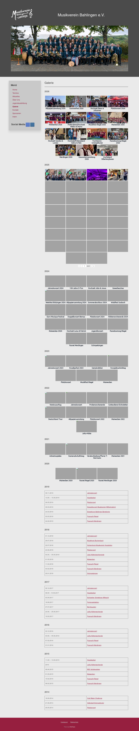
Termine (15, 93)
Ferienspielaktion (93, 602)
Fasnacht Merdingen (94, 521)
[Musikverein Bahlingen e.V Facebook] (28, 125)
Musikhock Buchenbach (95, 540)
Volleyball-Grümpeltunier (95, 703)
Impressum (64, 722)
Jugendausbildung (19, 103)
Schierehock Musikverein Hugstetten (99, 545)
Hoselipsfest (91, 498)
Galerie (15, 106)
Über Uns (16, 99)
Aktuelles (16, 96)
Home (14, 89)
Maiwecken (91, 559)
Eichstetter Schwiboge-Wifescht (98, 597)
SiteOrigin (72, 727)
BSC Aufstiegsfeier (93, 669)
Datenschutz (74, 722)
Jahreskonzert (92, 493)
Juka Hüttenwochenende (95, 555)
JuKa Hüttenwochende (95, 611)
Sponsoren (16, 113)
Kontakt (15, 110)
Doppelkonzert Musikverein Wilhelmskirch (101, 507)
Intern (14, 116)
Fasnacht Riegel (92, 516)
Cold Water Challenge (94, 698)
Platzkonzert (91, 502)
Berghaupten (91, 607)
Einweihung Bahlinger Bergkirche (98, 512)
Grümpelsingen (92, 573)
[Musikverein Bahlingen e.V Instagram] (32, 125)
